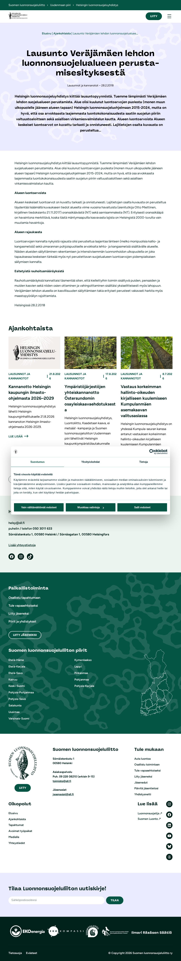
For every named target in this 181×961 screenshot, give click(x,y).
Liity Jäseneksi (25, 635)
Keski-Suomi (16, 686)
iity (22, 787)
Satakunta (14, 705)
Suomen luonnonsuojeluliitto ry (153, 953)
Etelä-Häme (16, 660)
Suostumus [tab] (37, 461)
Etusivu (46, 33)
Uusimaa (13, 712)
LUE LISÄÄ (15, 436)
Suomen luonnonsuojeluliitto (26, 5)
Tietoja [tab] (143, 461)
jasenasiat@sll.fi (63, 794)
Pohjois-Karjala (84, 686)
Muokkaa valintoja (88, 507)
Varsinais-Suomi (18, 718)
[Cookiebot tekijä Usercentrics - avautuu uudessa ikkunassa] (151, 451)
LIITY (153, 16)
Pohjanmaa (81, 679)
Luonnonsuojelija (148, 813)
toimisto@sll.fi (62, 781)
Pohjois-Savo (17, 699)
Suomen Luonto (148, 818)
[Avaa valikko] (169, 16)
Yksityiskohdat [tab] (90, 461)
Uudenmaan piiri (60, 5)
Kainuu (12, 679)
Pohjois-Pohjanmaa (21, 692)
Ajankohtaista (62, 33)
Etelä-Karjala (16, 666)
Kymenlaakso (83, 660)
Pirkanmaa (81, 673)
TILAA (115, 900)
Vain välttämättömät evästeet (39, 507)
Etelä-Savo (15, 673)
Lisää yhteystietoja (22, 545)
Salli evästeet (142, 507)
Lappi (78, 666)
